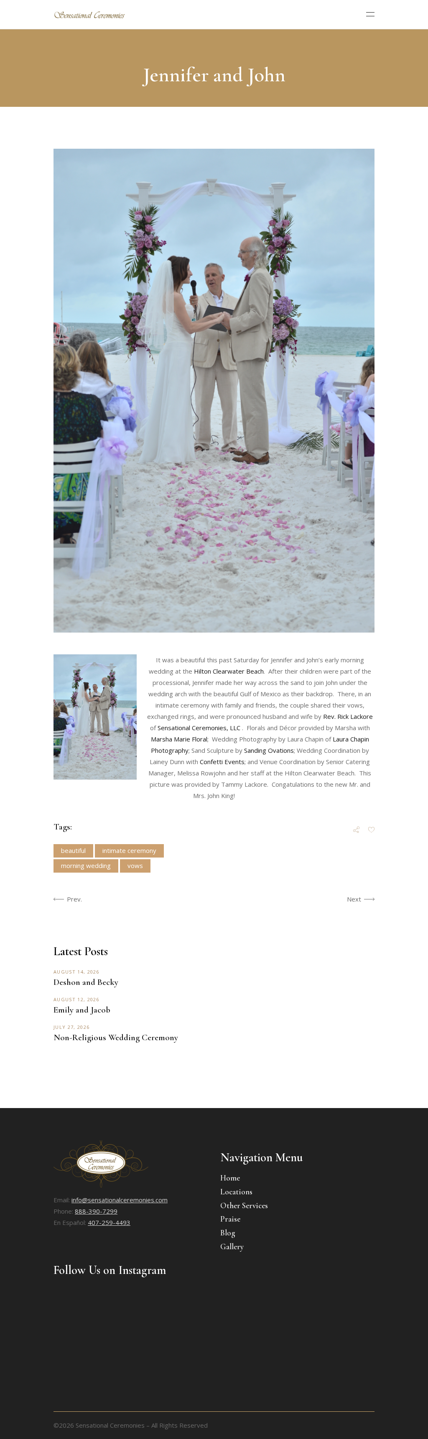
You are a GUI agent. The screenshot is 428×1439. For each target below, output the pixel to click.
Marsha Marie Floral (179, 739)
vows (135, 865)
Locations (236, 1191)
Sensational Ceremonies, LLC (199, 727)
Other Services (244, 1205)
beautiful (73, 850)
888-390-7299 (96, 1211)
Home (230, 1178)
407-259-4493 (109, 1222)
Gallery (232, 1246)
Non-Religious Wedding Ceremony (116, 1037)
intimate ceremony (129, 850)
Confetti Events (222, 761)
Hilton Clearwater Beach (229, 671)
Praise (230, 1219)
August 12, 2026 (76, 999)
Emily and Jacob (82, 1010)
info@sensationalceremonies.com (119, 1200)
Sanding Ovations (269, 750)
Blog (227, 1232)
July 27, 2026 (71, 1027)
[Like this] (371, 830)
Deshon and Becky (86, 982)
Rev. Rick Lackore (348, 716)
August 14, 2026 (76, 972)
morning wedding (86, 865)
